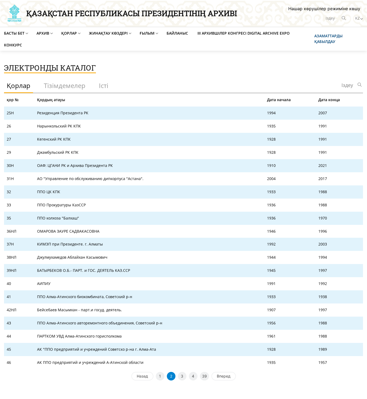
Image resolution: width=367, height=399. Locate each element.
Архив (43, 33)
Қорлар (69, 33)
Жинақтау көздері (108, 33)
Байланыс (177, 33)
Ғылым (147, 33)
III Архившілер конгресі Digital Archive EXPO (243, 33)
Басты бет (14, 33)
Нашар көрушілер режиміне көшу (324, 8)
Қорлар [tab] (18, 85)
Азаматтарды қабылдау (328, 38)
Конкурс (13, 44)
